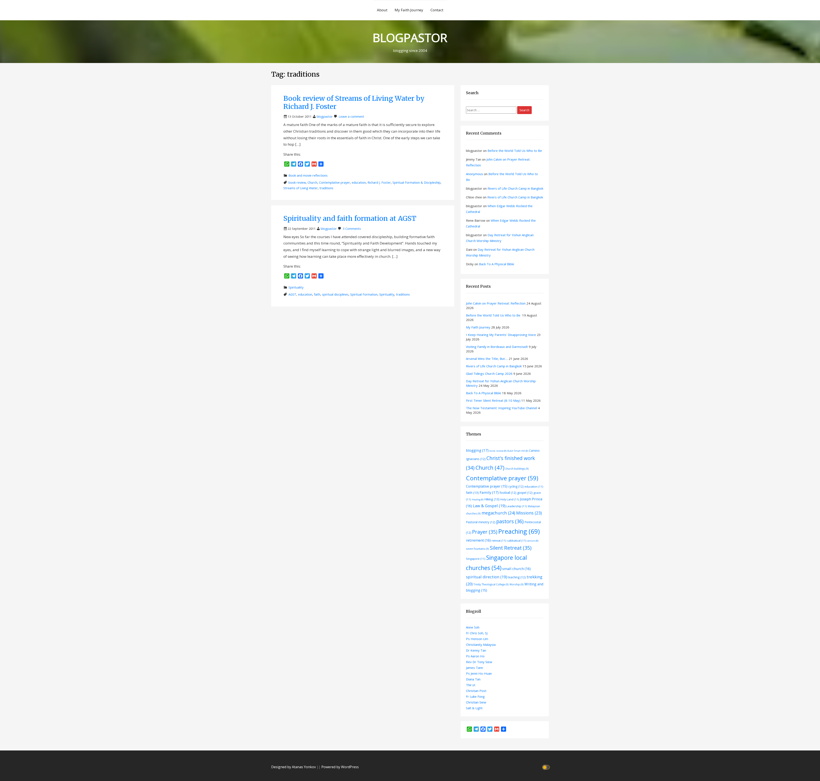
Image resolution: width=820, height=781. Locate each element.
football (507, 493)
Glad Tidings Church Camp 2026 (489, 373)
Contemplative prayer (334, 182)
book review (297, 182)
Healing (477, 499)
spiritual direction (486, 576)
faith (317, 294)
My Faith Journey (409, 9)
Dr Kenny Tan (476, 650)
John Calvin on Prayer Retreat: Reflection (496, 303)
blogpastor (325, 116)
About (382, 9)
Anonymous (474, 174)
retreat (499, 540)
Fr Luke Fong (475, 696)
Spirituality (295, 287)
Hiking (491, 499)
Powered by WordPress (340, 767)
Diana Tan (473, 679)
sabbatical (516, 540)
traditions (326, 188)
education (359, 182)
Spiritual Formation (364, 294)
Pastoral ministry (480, 522)
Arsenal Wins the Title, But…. (487, 358)
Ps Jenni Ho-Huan (479, 673)
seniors (532, 540)
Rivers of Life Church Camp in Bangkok (515, 188)
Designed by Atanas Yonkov (294, 767)
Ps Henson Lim (477, 639)
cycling (516, 486)
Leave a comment (351, 116)
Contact (436, 9)
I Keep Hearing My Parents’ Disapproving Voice (501, 335)
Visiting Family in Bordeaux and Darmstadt (497, 346)
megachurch (498, 513)
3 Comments (352, 229)
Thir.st (470, 685)
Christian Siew (476, 702)
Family (489, 492)
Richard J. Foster (379, 182)
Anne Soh (472, 627)
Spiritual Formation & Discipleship (416, 182)
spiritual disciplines (335, 294)
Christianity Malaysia (481, 644)
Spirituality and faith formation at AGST (349, 218)
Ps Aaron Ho (475, 656)
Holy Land (509, 499)
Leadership (516, 506)
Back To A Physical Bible (496, 264)
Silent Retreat (511, 547)
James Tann (474, 667)
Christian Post (476, 691)
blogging (477, 450)
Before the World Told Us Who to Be (515, 150)
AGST (292, 294)
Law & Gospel (489, 505)
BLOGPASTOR (410, 37)
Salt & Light (474, 708)
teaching (517, 577)
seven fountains (477, 548)
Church (312, 182)
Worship (517, 584)
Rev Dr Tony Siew (479, 662)
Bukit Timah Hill (517, 450)
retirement (478, 540)
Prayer (484, 531)
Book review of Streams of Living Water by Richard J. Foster (354, 102)
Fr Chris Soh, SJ (477, 633)
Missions (529, 513)
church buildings (517, 468)
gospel (525, 493)
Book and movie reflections (308, 175)
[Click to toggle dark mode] (546, 767)
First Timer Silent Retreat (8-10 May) (493, 400)
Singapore (475, 559)
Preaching (519, 531)
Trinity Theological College (491, 584)
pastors (510, 521)
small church (516, 568)
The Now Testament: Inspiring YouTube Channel (501, 408)
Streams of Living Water (300, 188)
